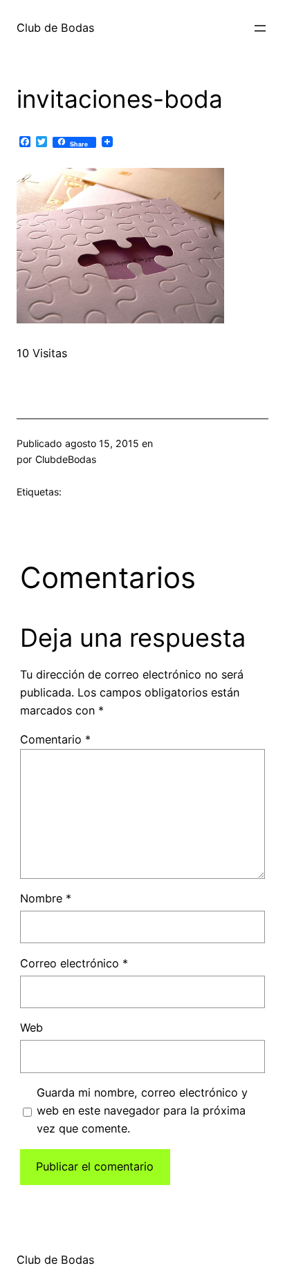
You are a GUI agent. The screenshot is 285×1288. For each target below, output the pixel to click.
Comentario (55, 739)
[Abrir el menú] (260, 28)
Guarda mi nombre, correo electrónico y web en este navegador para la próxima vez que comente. (142, 1110)
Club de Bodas (55, 28)
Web (31, 1027)
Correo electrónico (74, 963)
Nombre (45, 898)
